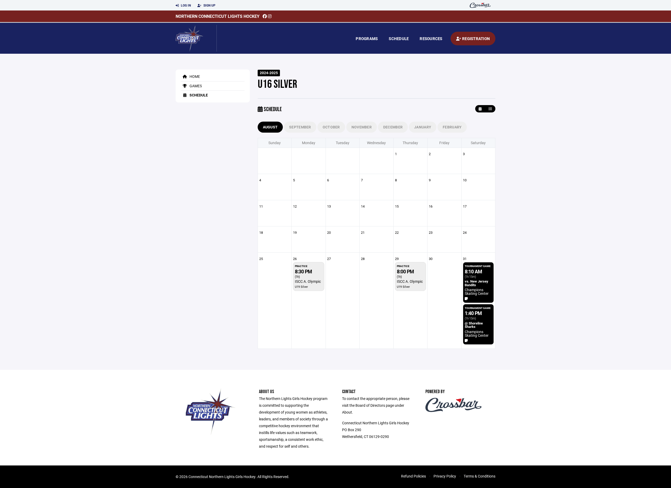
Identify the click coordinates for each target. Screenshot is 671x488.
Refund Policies (413, 476)
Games (195, 85)
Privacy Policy (445, 476)
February (452, 126)
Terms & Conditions (479, 476)
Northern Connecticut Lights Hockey (217, 16)
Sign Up (209, 5)
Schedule (399, 38)
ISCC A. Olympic (308, 281)
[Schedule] (490, 109)
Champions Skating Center (477, 291)
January (422, 126)
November (361, 126)
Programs (367, 38)
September (300, 126)
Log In (185, 5)
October (331, 126)
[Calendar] (480, 109)
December (393, 126)
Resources (431, 38)
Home (194, 76)
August (270, 126)
